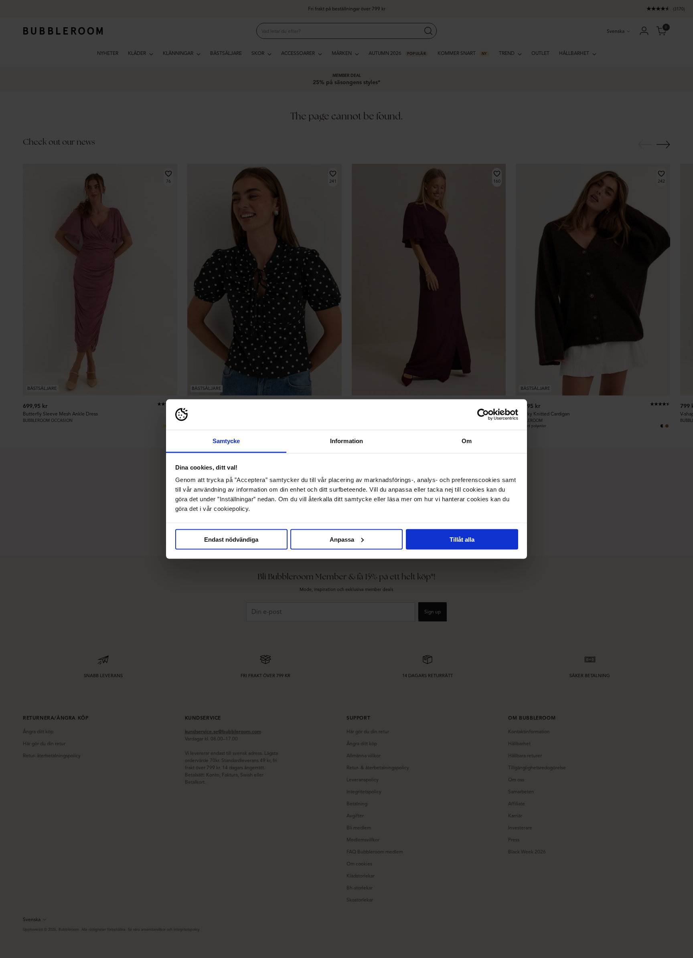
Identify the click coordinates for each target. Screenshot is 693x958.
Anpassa (342, 539)
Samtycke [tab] (226, 441)
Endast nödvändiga (231, 539)
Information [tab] (346, 441)
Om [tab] (467, 441)
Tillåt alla (462, 539)
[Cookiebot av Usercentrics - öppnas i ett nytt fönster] (483, 415)
